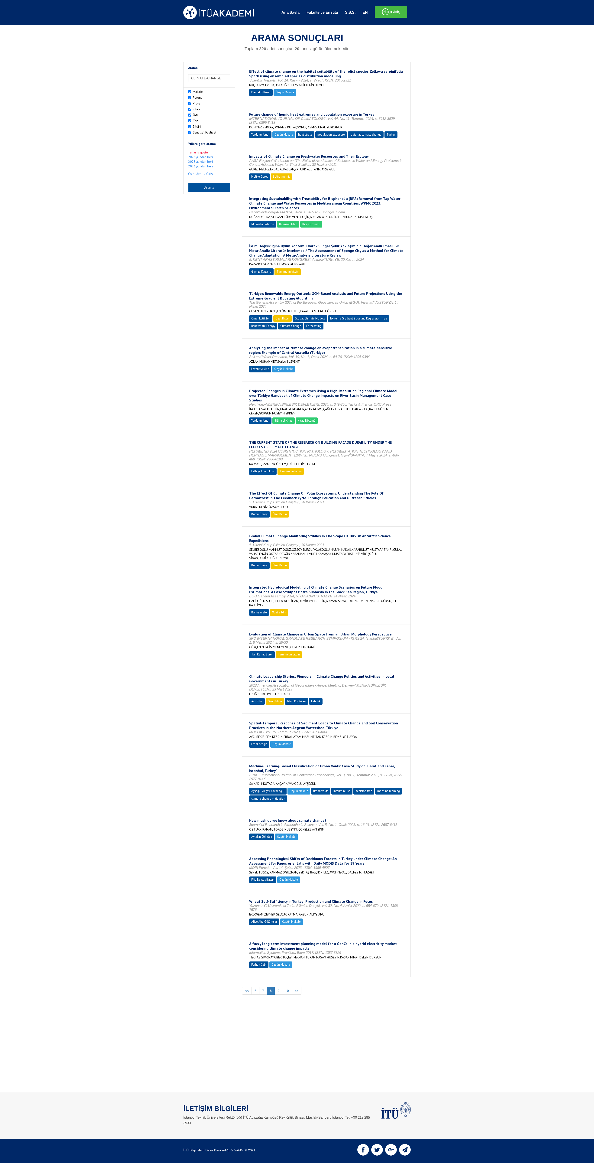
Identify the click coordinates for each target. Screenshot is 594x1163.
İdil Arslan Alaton (262, 224)
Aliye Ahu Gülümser (264, 922)
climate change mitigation (268, 799)
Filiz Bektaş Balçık (262, 880)
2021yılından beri (200, 166)
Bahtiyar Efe (259, 612)
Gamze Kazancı (261, 272)
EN (365, 12)
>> (296, 991)
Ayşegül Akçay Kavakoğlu (267, 791)
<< (247, 991)
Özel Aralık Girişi (200, 173)
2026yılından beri (200, 157)
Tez (195, 121)
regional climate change (365, 135)
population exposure (331, 135)
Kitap (196, 109)
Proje (196, 103)
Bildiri (197, 126)
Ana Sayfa (290, 12)
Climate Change (290, 326)
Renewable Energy (263, 326)
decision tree (363, 791)
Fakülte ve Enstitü (322, 12)
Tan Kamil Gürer (262, 654)
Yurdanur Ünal (260, 135)
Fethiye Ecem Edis (262, 471)
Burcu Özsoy (259, 514)
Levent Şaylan (260, 369)
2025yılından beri (200, 162)
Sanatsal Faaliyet (204, 132)
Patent (197, 97)
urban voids (320, 791)
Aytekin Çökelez (261, 837)
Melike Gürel (259, 177)
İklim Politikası (296, 701)
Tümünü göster (198, 152)
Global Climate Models (310, 318)
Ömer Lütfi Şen (260, 318)
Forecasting (313, 326)
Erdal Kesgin (259, 744)
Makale (198, 92)
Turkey (391, 135)
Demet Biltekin (261, 92)
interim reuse (341, 791)
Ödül (196, 115)
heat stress (305, 135)
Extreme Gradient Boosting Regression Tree (358, 318)
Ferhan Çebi (258, 965)
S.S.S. (350, 12)
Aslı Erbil (257, 701)
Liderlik (315, 701)
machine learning (388, 791)
